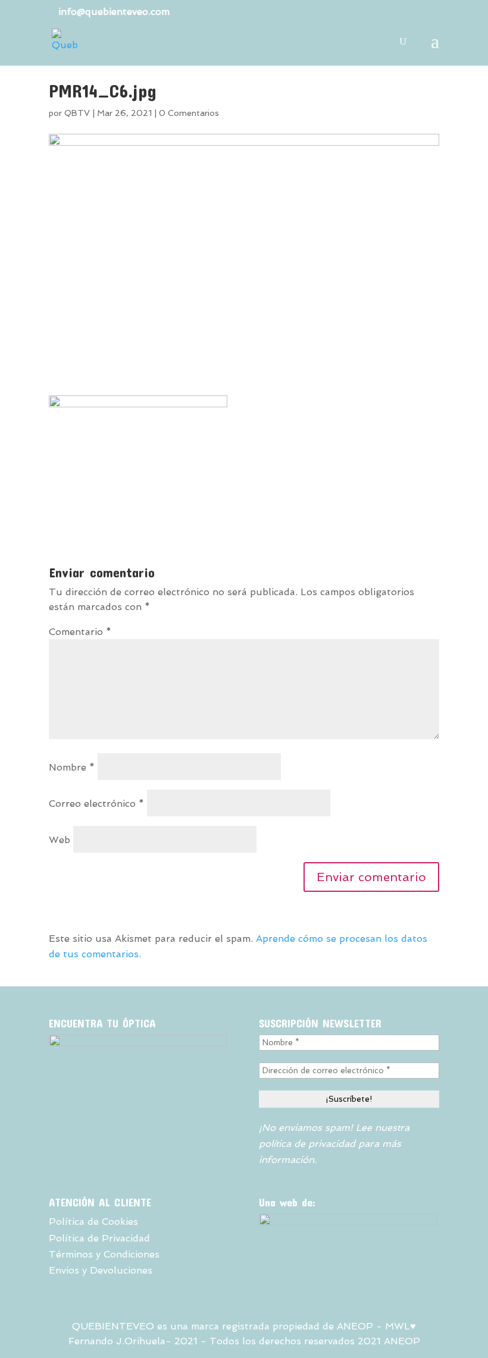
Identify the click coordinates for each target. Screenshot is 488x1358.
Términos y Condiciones (104, 1254)
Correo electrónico (96, 803)
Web (59, 839)
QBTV (77, 113)
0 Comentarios (189, 113)
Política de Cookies (93, 1221)
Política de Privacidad (99, 1238)
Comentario (80, 631)
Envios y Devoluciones (100, 1270)
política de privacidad (307, 1143)
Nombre (72, 767)
